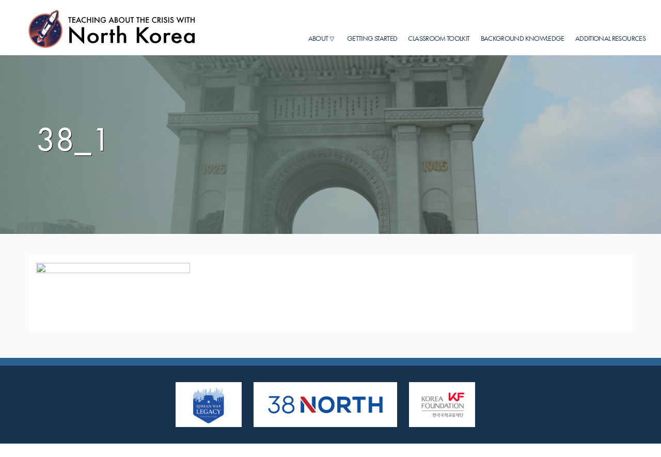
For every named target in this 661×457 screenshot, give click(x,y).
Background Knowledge (522, 38)
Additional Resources (610, 38)
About (318, 38)
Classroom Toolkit (438, 38)
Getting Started (372, 38)
